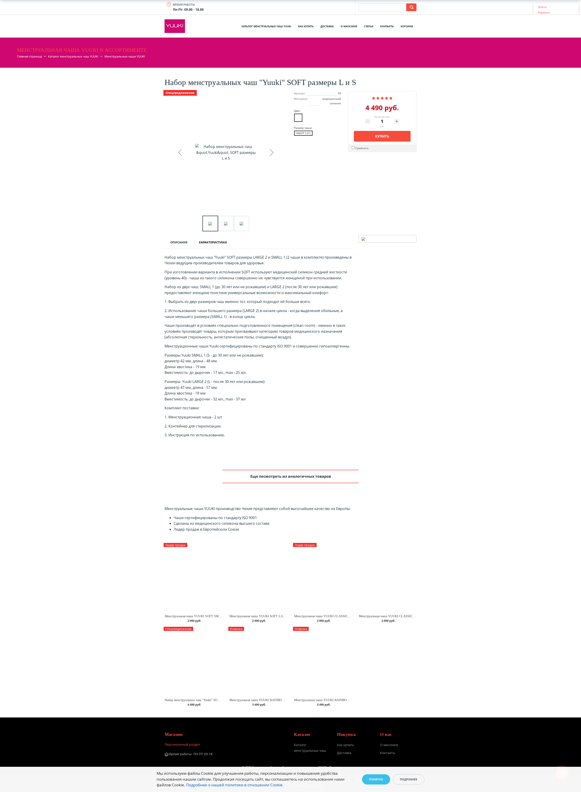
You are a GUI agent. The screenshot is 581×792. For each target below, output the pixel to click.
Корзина (407, 26)
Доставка (327, 26)
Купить (382, 136)
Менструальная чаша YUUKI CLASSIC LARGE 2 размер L (399, 616)
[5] (391, 97)
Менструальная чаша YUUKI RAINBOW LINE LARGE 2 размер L (339, 700)
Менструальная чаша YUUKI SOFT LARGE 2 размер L (267, 616)
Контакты (387, 26)
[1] (373, 97)
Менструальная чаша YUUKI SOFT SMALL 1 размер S (202, 616)
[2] (378, 97)
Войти (542, 7)
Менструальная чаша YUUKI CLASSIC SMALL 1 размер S (334, 616)
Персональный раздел (182, 744)
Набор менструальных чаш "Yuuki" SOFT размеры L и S (203, 700)
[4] (386, 97)
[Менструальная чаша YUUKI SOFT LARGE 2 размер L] (258, 577)
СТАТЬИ (368, 26)
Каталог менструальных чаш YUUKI (266, 26)
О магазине (349, 26)
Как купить (306, 26)
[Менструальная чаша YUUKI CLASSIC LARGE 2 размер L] (387, 577)
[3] (382, 97)
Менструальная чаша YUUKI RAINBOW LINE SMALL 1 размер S (274, 700)
